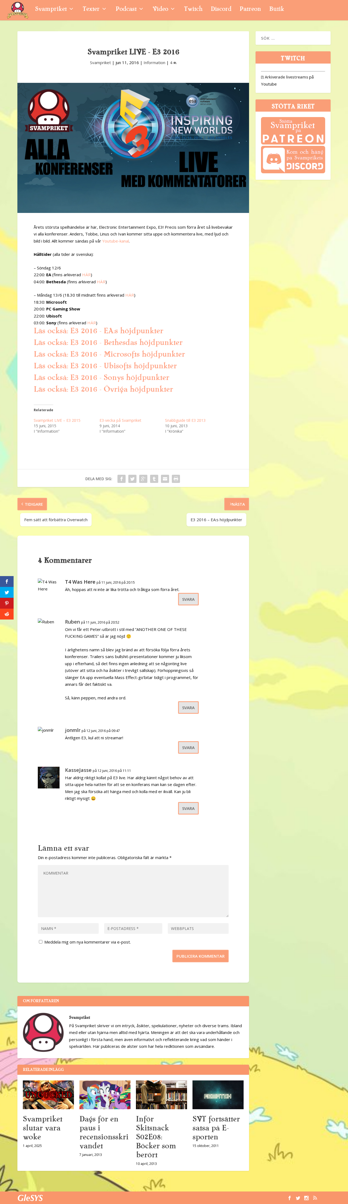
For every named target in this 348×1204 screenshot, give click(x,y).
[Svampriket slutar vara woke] (48, 1094)
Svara (188, 599)
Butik (276, 9)
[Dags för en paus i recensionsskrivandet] (104, 1094)
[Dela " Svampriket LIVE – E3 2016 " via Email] (165, 478)
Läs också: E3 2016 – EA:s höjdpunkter (98, 330)
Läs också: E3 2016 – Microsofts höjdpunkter (109, 354)
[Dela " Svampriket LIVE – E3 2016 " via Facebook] (121, 478)
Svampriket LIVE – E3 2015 (57, 420)
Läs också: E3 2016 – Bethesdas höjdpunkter (108, 342)
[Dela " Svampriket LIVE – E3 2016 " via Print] (175, 478)
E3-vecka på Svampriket (120, 420)
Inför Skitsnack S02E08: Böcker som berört (156, 1136)
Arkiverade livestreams (284, 77)
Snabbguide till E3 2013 (185, 420)
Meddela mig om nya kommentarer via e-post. (87, 942)
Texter (91, 9)
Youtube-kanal (115, 241)
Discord (221, 9)
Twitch (193, 9)
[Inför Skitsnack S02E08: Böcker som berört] (161, 1094)
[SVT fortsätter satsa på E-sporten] (218, 1094)
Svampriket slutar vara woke (42, 1128)
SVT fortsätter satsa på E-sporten (216, 1128)
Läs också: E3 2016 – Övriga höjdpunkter (103, 389)
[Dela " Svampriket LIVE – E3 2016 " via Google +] (143, 478)
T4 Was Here (80, 582)
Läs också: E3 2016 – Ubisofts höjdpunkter (105, 365)
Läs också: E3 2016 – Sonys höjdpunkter (101, 377)
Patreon (250, 9)
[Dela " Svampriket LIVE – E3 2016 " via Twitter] (132, 478)
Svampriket (51, 9)
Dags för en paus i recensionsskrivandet (103, 1132)
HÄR (86, 274)
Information (154, 62)
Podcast (126, 9)
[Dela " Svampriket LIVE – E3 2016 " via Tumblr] (154, 478)
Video (160, 9)
